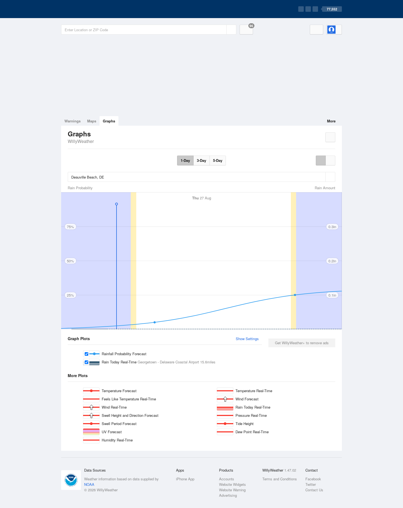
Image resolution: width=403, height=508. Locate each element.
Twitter (310, 484)
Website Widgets (232, 484)
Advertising (228, 495)
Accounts (226, 478)
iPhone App (185, 478)
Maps (91, 121)
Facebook (313, 478)
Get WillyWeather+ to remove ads (302, 342)
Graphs (109, 121)
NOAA (89, 484)
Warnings (72, 121)
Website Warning (232, 489)
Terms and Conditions (279, 478)
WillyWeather (81, 141)
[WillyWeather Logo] (87, 9)
